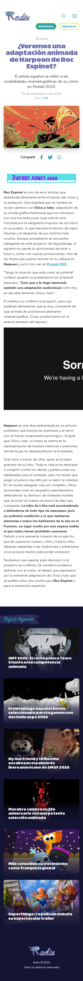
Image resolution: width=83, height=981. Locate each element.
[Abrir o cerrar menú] (74, 16)
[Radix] (17, 16)
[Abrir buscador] (63, 16)
